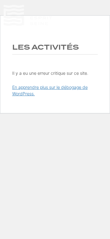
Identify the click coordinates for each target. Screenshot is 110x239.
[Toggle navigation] (102, 24)
